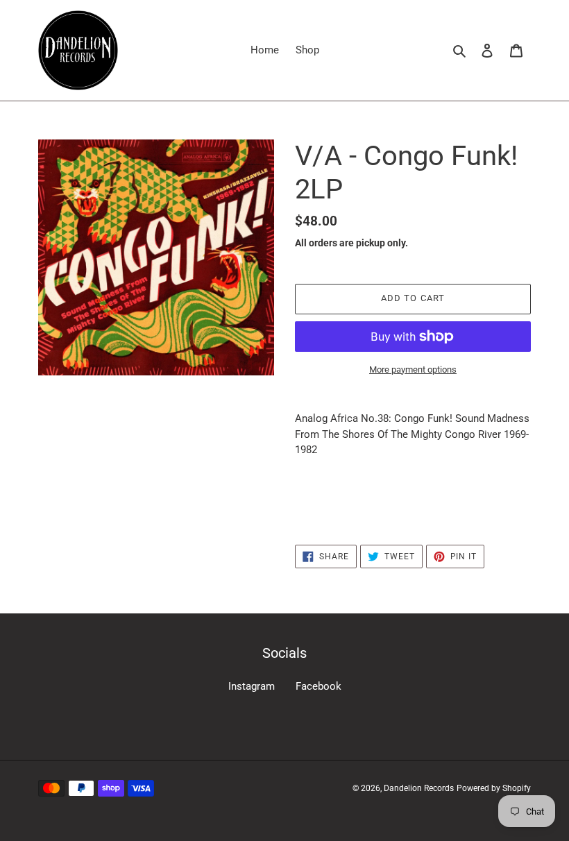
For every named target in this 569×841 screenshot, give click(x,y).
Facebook (318, 686)
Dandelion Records (419, 788)
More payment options (413, 369)
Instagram (251, 686)
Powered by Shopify (494, 788)
